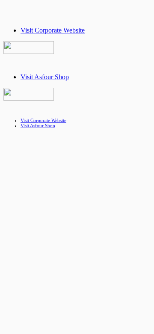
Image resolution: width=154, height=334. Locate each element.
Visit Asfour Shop (45, 77)
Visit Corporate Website (53, 30)
